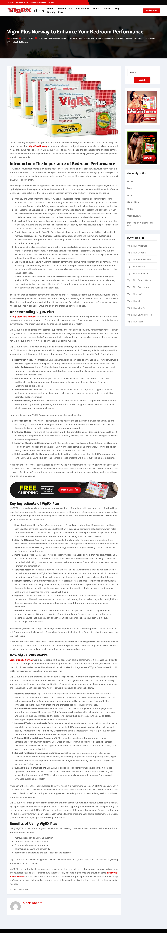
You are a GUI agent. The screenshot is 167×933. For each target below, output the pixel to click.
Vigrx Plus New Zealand (139, 259)
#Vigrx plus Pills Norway (17, 42)
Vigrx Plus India (135, 322)
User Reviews (82, 8)
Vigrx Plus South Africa (139, 280)
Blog (117, 8)
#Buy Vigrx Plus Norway (49, 38)
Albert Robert (32, 903)
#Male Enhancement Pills (72, 38)
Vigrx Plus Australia (137, 246)
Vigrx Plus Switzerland (138, 287)
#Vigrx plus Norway (146, 38)
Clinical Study (64, 8)
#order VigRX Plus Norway (125, 38)
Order (130, 209)
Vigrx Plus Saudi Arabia (139, 273)
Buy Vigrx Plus (55, 12)
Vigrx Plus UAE (134, 294)
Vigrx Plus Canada (136, 253)
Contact (107, 8)
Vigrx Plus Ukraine (136, 308)
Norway (14, 38)
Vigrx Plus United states (139, 315)
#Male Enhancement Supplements (98, 38)
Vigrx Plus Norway (136, 266)
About (96, 8)
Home (50, 8)
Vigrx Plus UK (134, 301)
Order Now (151, 10)
